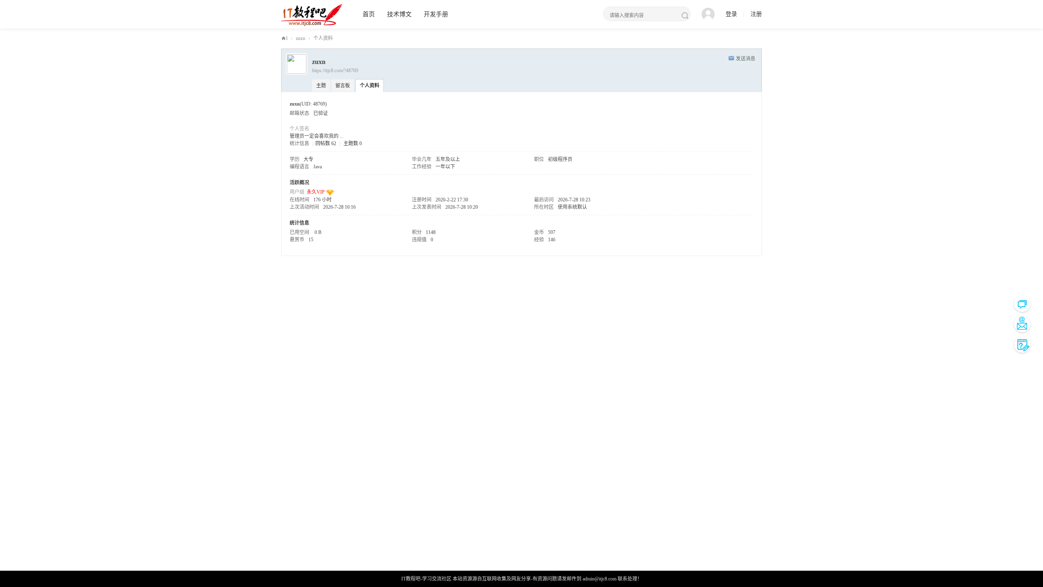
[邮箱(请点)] (1022, 324)
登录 (731, 14)
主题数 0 (352, 143)
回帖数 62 (325, 143)
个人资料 (369, 85)
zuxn (300, 38)
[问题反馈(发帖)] (1022, 344)
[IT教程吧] (311, 15)
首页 (369, 14)
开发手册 (436, 14)
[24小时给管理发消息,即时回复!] (1022, 304)
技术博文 (399, 14)
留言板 (342, 85)
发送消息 (745, 59)
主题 (321, 85)
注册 (756, 14)
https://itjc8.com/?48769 (335, 70)
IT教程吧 (285, 40)
